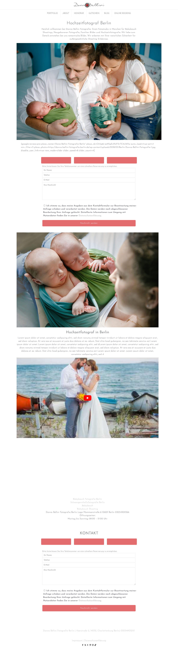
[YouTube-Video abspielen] (88, 398)
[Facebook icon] (83, 645)
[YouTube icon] (88, 645)
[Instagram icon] (93, 645)
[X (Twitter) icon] (85, 645)
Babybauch (87, 506)
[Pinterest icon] (90, 645)
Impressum (77, 641)
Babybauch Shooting (87, 509)
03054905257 (128, 631)
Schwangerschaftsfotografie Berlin (87, 502)
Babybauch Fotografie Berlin (87, 499)
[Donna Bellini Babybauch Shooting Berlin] (89, 5)
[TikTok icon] (95, 645)
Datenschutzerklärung (90, 216)
